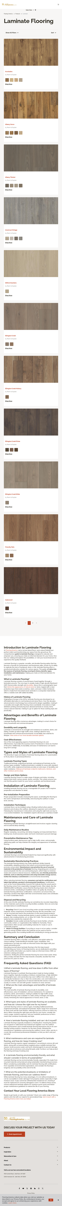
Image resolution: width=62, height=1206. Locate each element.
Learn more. (12, 1203)
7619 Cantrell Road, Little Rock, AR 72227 (14, 1173)
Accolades (8, 71)
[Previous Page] (25, 623)
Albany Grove (9, 124)
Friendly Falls (9, 547)
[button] (30, 10)
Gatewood (8, 600)
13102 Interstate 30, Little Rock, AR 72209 (15, 1176)
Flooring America (8, 13)
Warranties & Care (10, 1156)
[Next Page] (36, 623)
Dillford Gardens (11, 283)
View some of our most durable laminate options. (27, 735)
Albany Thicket (10, 177)
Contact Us (7, 1165)
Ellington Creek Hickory (13, 388)
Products (17, 13)
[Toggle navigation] (58, 4)
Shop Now (8, 84)
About (6, 1160)
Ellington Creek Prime (12, 441)
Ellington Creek (10, 336)
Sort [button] (52, 33)
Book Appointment (15, 1134)
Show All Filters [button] (11, 33)
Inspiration (7, 1152)
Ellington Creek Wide (12, 494)
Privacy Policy (31, 1193)
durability (30, 685)
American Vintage (11, 230)
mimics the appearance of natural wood (21, 687)
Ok (51, 1200)
